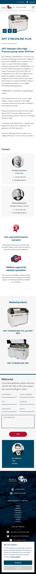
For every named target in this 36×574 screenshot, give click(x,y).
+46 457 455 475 (20, 177)
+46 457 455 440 (21, 7)
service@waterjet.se (20, 213)
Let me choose (15, 557)
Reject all (18, 568)
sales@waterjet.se (20, 180)
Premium (18, 510)
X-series (18, 517)
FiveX (18, 506)
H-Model (18, 515)
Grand (18, 508)
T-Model (18, 513)
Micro (18, 519)
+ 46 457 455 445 (20, 210)
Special (18, 521)
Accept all (18, 562)
